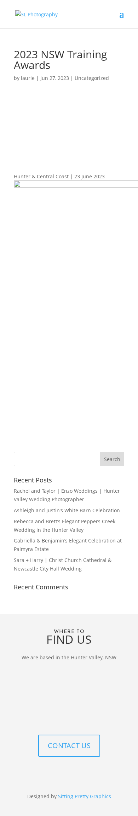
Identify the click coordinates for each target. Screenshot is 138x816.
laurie (28, 78)
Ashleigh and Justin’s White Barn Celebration (67, 510)
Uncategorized (92, 78)
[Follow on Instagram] (69, 773)
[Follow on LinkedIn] (83, 773)
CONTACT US (69, 745)
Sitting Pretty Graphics (84, 796)
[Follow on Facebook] (55, 773)
